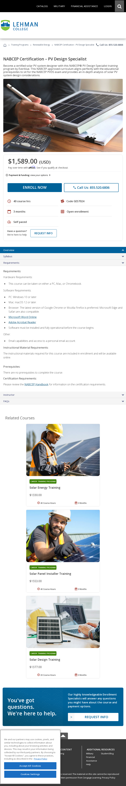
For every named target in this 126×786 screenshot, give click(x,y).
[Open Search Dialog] (119, 6)
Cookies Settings (30, 774)
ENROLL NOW (35, 187)
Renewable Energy (41, 44)
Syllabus (7, 256)
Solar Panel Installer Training (50, 574)
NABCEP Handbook (36, 384)
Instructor (9, 394)
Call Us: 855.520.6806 (109, 44)
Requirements (11, 262)
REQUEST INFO (43, 233)
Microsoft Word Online (23, 317)
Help (88, 764)
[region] (30, 757)
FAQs (6, 401)
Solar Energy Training (45, 488)
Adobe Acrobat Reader (22, 322)
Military (89, 753)
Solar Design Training (45, 659)
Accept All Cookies (30, 765)
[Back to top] (63, 748)
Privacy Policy (108, 777)
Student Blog (107, 753)
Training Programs (19, 44)
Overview (8, 250)
